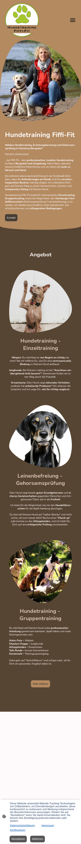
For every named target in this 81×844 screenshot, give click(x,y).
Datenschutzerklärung (22, 825)
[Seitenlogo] (22, 20)
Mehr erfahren (40, 684)
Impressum (48, 825)
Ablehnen (37, 839)
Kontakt (11, 217)
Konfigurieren (17, 830)
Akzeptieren (18, 839)
